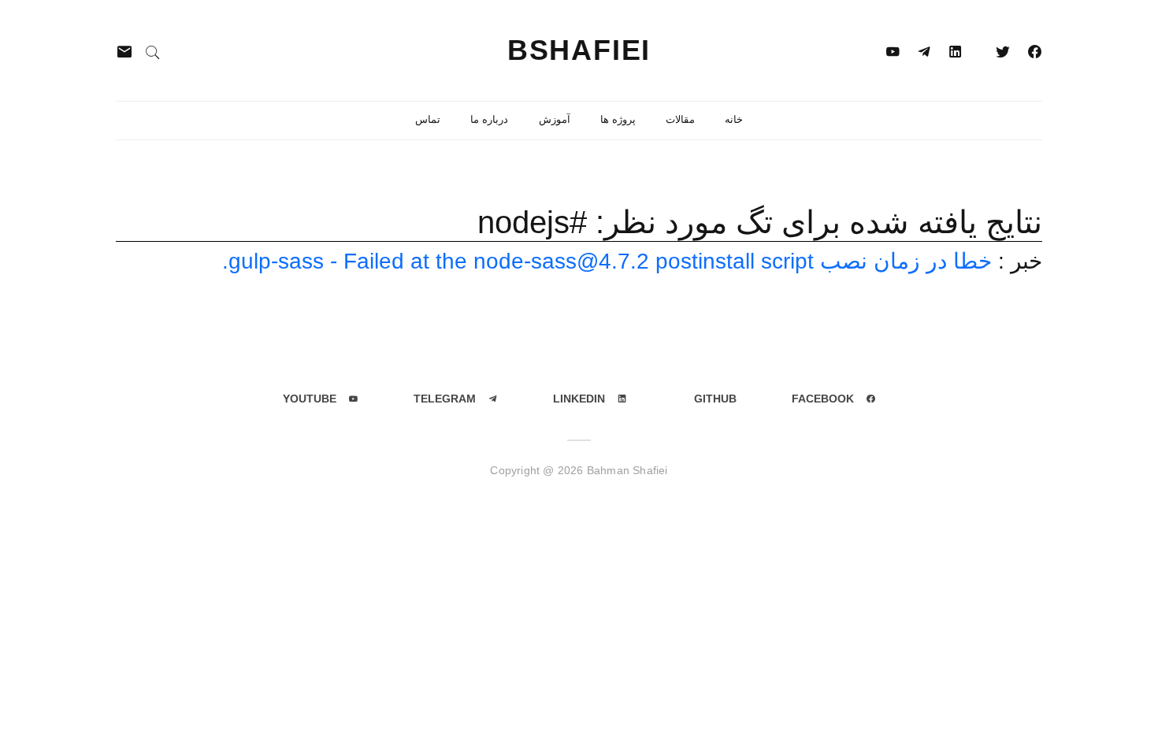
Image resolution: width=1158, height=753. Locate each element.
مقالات (680, 119)
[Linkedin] (955, 50)
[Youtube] (892, 50)
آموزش (554, 119)
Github (715, 398)
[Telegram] (924, 50)
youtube (309, 398)
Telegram (445, 398)
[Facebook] (1034, 50)
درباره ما (489, 119)
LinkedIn (579, 398)
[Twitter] (1003, 50)
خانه (734, 119)
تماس (427, 119)
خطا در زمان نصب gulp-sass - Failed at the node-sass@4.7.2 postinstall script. (607, 261)
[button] (152, 51)
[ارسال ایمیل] (124, 51)
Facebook (823, 398)
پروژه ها (618, 119)
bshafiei (579, 50)
